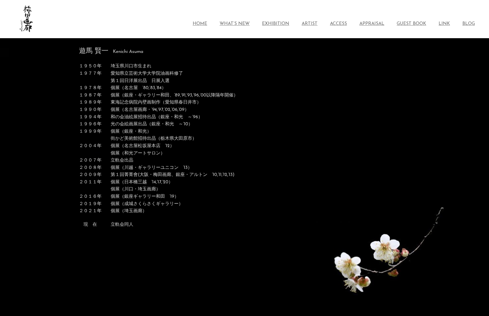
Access (338, 24)
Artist (310, 24)
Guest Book (411, 24)
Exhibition (275, 24)
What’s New (235, 24)
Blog (468, 24)
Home (200, 24)
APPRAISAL (371, 24)
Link (444, 24)
